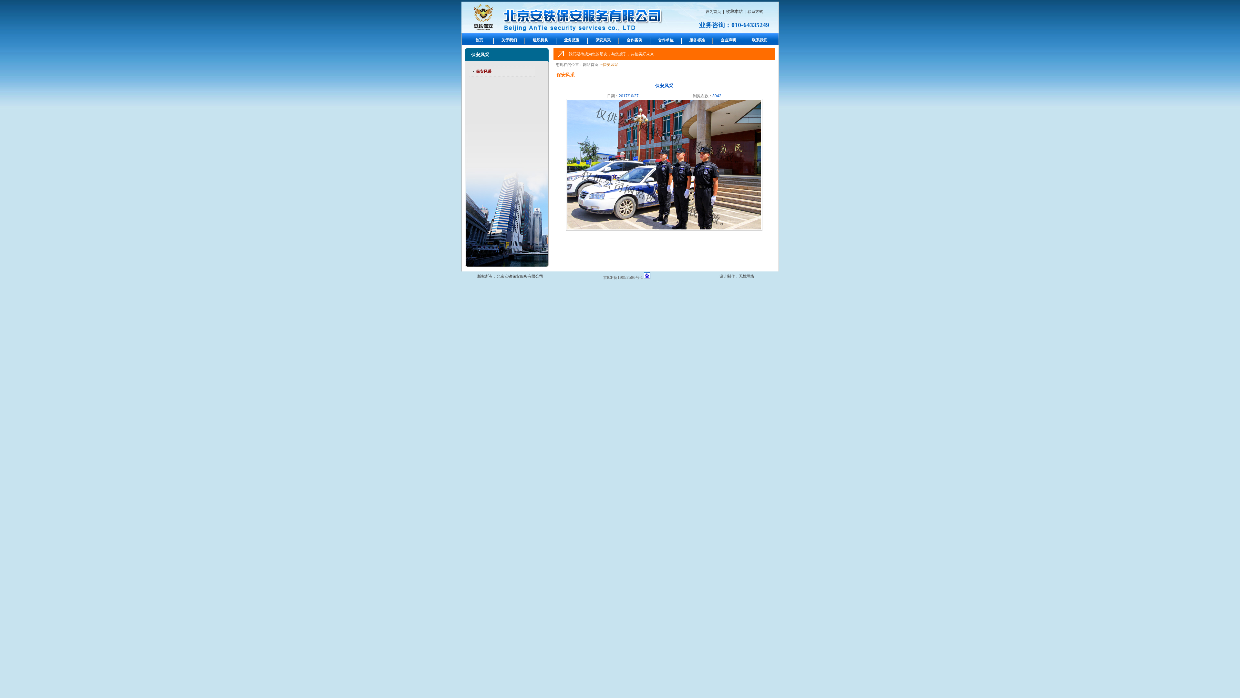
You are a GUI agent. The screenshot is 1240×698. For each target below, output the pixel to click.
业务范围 (572, 40)
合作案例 (634, 40)
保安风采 (603, 40)
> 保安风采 (608, 64)
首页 (479, 40)
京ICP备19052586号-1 (623, 277)
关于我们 (509, 40)
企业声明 (728, 40)
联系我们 (760, 40)
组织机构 (540, 40)
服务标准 (697, 40)
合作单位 (666, 40)
